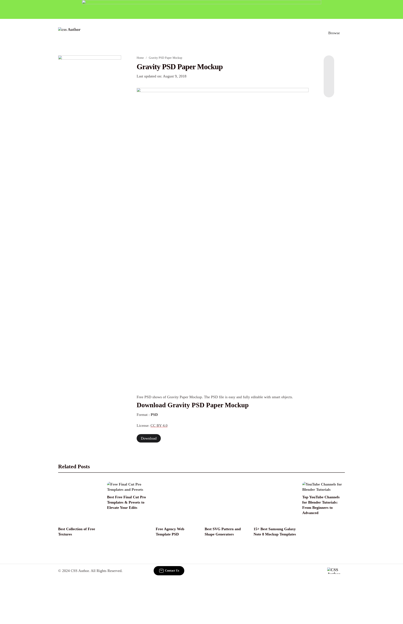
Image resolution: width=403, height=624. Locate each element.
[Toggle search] (314, 33)
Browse (334, 33)
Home (140, 57)
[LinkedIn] (329, 72)
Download (149, 438)
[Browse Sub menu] (343, 33)
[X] (329, 89)
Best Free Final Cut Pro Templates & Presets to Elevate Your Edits (126, 502)
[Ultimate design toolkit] (223, 155)
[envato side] (89, 118)
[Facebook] (329, 64)
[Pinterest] (329, 80)
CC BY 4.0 (158, 425)
